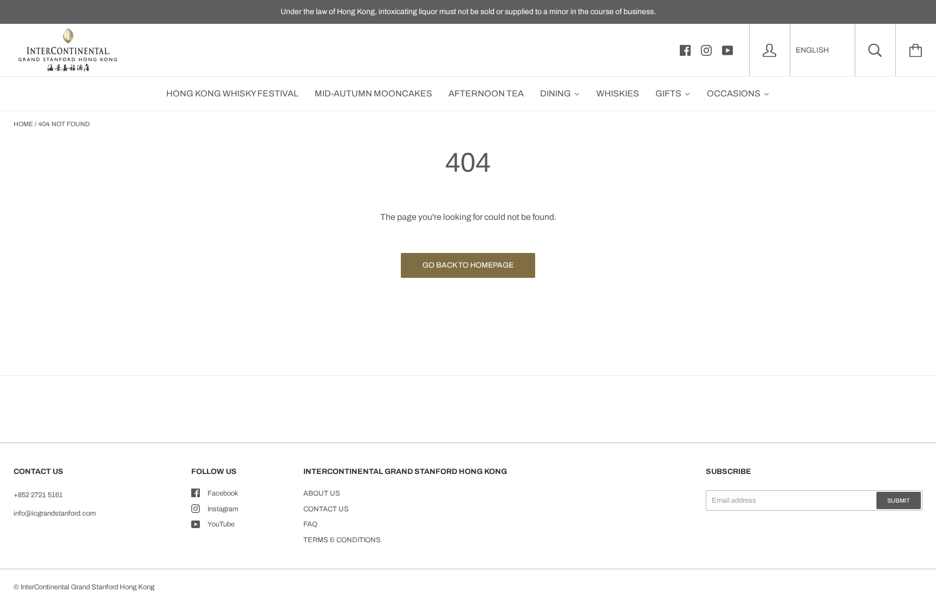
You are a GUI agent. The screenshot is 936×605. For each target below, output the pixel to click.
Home (23, 124)
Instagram (222, 509)
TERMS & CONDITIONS (342, 540)
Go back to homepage (468, 265)
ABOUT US (321, 493)
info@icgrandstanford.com (55, 513)
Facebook (222, 493)
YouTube (221, 524)
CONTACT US (326, 509)
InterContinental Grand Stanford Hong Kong (87, 587)
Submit (898, 500)
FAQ (310, 524)
